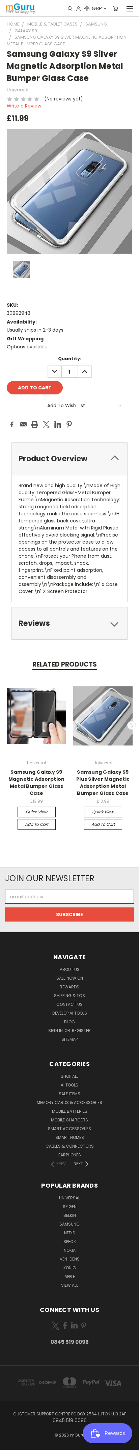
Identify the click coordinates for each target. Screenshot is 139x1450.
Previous (7, 725)
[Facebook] (11, 424)
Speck (69, 1241)
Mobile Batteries (69, 1111)
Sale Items (69, 1094)
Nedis (69, 1233)
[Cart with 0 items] (115, 8)
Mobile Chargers (69, 1120)
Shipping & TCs (69, 995)
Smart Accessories (69, 1129)
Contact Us (69, 1004)
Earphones (69, 1155)
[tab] (69, 458)
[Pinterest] (69, 424)
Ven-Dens (70, 1259)
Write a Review (24, 105)
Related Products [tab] (64, 664)
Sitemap (69, 1039)
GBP (97, 8)
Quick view (36, 812)
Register (81, 1030)
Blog (69, 1022)
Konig (69, 1268)
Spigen (70, 1206)
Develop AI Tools (69, 1013)
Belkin (69, 1215)
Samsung (69, 1224)
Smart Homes (69, 1137)
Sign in (56, 1030)
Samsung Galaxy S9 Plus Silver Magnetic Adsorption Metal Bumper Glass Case (103, 783)
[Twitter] (46, 424)
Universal (69, 1198)
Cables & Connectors (70, 1146)
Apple (69, 1276)
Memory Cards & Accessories (69, 1102)
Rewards (69, 987)
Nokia (70, 1250)
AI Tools (69, 1085)
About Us (70, 969)
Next (131, 725)
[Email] (23, 424)
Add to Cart (36, 824)
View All (69, 1285)
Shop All (69, 1076)
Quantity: (69, 358)
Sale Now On (69, 978)
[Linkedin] (57, 424)
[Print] (34, 424)
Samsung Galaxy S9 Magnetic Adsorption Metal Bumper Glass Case (36, 783)
